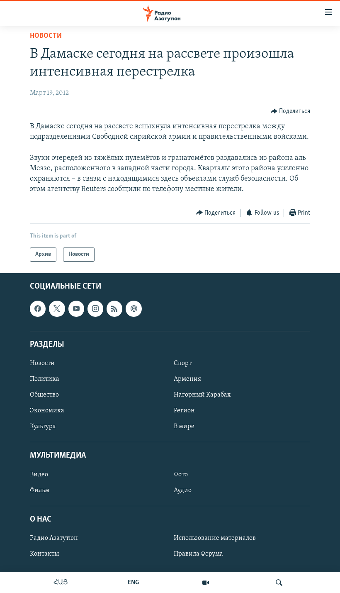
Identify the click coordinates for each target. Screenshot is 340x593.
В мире (184, 426)
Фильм (39, 490)
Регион (184, 410)
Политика (44, 379)
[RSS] (114, 308)
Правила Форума (198, 554)
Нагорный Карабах (202, 395)
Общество (44, 395)
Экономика (47, 410)
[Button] (291, 111)
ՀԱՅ (60, 582)
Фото (181, 474)
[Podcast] (133, 308)
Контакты (44, 554)
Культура (43, 426)
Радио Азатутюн (54, 538)
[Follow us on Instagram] (95, 308)
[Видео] (205, 582)
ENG (133, 582)
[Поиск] (279, 582)
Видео (39, 474)
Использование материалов (215, 538)
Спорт (183, 363)
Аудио (183, 490)
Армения (187, 379)
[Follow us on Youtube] (76, 308)
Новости (46, 36)
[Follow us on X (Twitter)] (57, 308)
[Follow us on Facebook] (38, 308)
